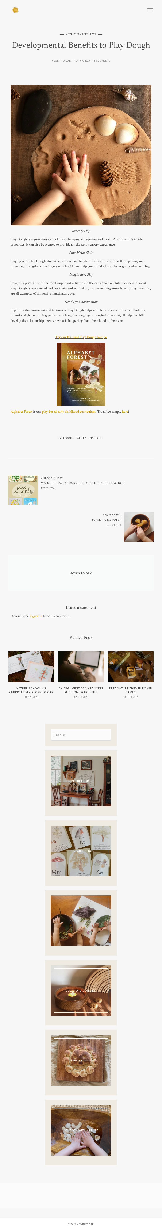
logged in (36, 616)
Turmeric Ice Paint (106, 519)
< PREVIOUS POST (52, 478)
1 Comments (102, 60)
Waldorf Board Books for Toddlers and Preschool (83, 483)
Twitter (80, 438)
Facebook (65, 438)
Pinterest (96, 438)
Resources (89, 34)
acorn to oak (61, 60)
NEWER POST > (112, 515)
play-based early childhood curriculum (69, 411)
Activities (72, 34)
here (125, 411)
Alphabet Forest (21, 411)
